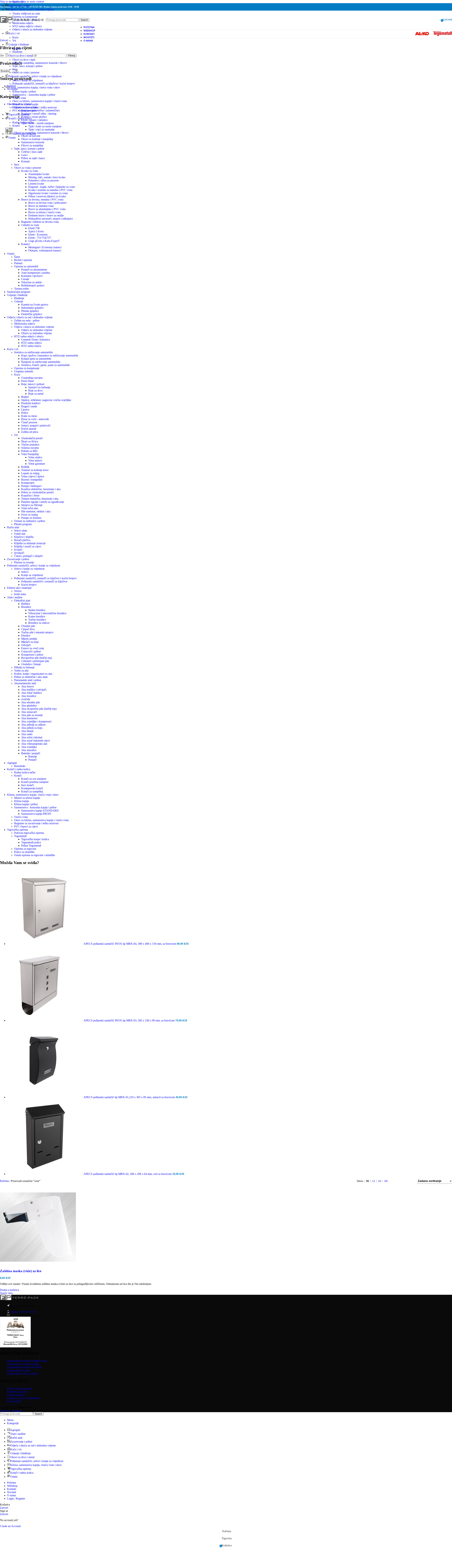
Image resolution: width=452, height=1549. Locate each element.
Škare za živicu (29, 441)
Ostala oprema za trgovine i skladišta (34, 855)
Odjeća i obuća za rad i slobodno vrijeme (30, 317)
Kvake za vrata (29, 170)
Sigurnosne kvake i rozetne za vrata (48, 193)
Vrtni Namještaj (30, 454)
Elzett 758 (34, 228)
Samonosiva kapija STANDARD (40, 810)
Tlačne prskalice (30, 444)
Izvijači (18, 549)
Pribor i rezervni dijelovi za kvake (47, 196)
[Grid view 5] (409, 1181)
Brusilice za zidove (38, 622)
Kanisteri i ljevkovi (31, 275)
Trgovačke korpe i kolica (35, 839)
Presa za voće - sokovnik (35, 419)
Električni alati (22, 600)
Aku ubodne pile (30, 702)
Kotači (16, 125)
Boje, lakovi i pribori (32, 384)
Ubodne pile (28, 625)
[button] (9, 1289)
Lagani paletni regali (18, 1370)
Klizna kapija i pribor (24, 91)
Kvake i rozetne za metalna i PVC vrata (50, 189)
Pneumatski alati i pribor (27, 680)
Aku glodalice (29, 705)
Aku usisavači (29, 711)
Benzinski (19, 766)
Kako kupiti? (14, 1401)
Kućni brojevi (29, 584)
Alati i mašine (14, 597)
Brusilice (26, 606)
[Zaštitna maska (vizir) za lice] (38, 1264)
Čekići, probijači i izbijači (28, 555)
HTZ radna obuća (31, 345)
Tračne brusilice (37, 619)
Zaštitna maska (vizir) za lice (20, 1271)
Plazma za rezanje (24, 562)
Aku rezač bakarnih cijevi (35, 740)
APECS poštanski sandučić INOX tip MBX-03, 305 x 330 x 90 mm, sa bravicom (129, 1020)
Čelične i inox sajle (31, 151)
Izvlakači (19, 552)
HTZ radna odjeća (31, 342)
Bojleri (25, 396)
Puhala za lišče (29, 450)
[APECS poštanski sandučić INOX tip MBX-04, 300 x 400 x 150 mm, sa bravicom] (45, 943)
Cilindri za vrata (30, 224)
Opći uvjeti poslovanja (19, 1388)
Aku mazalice (29, 750)
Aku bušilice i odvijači (33, 689)
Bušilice (25, 603)
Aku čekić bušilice (31, 692)
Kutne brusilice (36, 616)
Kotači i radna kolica (18, 769)
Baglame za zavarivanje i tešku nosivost (34, 107)
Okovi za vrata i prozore (25, 72)
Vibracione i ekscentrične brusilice (47, 613)
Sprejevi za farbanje (39, 387)
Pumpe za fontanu (31, 517)
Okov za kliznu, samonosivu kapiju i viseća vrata (39, 101)
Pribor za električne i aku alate (31, 676)
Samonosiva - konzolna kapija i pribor (35, 807)
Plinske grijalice (30, 310)
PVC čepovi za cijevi (24, 110)
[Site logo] (22, 26)
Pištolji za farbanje (24, 667)
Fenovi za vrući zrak (32, 648)
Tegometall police (31, 842)
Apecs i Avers (36, 231)
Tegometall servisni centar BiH (24, 1366)
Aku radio (26, 734)
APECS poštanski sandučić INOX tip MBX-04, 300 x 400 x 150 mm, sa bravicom (130, 943)
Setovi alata (20, 530)
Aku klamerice (29, 718)
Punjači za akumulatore (34, 269)
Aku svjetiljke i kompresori (36, 721)
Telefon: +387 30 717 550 (23, 1312)
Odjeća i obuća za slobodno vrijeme (32, 29)
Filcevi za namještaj (32, 145)
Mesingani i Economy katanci (44, 247)
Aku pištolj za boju (31, 727)
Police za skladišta (24, 851)
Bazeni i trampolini (31, 479)
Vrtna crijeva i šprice (32, 476)
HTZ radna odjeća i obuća (28, 336)
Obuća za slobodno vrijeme (36, 333)
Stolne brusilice (36, 610)
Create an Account (10, 1526)
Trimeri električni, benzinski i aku (39, 498)
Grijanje (16, 48)
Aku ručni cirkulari (31, 737)
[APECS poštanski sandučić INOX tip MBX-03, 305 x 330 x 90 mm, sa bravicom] (45, 1020)
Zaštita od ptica (29, 431)
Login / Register (16, 1498)
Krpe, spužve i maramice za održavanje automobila (49, 355)
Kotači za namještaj (32, 791)
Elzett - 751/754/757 (39, 237)
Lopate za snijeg (30, 473)
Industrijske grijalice (32, 307)
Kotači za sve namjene (33, 778)
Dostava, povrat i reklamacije (23, 1397)
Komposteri (27, 482)
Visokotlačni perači (32, 438)
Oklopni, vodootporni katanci (44, 250)
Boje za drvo (35, 390)
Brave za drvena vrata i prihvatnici (47, 202)
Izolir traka (20, 594)
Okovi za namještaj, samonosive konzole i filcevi (39, 62)
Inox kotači (27, 785)
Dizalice (25, 635)
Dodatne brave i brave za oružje (46, 215)
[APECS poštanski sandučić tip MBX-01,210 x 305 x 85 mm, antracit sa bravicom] (45, 1097)
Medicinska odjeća (24, 323)
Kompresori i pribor (32, 654)
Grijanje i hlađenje (17, 295)
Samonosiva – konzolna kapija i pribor (33, 94)
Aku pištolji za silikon (33, 724)
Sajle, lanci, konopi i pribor (27, 66)
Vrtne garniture (36, 463)
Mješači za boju (30, 641)
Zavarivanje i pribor (18, 559)
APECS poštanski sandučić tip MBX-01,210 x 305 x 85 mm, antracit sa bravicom (130, 1097)
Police (24, 412)
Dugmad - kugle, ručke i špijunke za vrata (51, 186)
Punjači (32, 759)
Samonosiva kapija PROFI (36, 813)
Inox (14, 69)
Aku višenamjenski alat (34, 743)
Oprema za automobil (26, 266)
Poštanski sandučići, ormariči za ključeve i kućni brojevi (43, 83)
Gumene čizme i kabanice (35, 339)
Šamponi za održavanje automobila (40, 361)
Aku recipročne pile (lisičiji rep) (38, 708)
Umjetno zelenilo (23, 371)
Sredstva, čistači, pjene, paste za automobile (45, 365)
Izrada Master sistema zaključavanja (27, 1360)
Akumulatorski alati (25, 683)
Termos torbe (21, 288)
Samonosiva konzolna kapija (23, 1363)
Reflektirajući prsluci (32, 285)
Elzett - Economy (38, 234)
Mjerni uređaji (29, 638)
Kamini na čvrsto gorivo (34, 304)
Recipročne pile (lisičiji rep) (36, 657)
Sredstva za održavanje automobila (33, 352)
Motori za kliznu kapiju (25, 104)
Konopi (25, 161)
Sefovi (24, 571)
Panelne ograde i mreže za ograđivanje (42, 501)
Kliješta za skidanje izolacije (30, 543)
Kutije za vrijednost (32, 575)
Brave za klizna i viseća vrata (44, 212)
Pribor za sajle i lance (33, 158)
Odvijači (26, 645)
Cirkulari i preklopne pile (35, 660)
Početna (5, 1180)
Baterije (32, 756)
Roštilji (25, 466)
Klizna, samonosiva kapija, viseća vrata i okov (33, 794)
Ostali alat (17, 1)
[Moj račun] (437, 20)
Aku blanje (27, 731)
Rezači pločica (22, 540)
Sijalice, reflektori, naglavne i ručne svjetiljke (46, 400)
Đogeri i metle (29, 406)
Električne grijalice (31, 314)
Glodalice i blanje (31, 664)
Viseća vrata (19, 97)
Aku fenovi (27, 686)
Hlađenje (17, 51)
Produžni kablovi (30, 403)
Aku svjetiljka (29, 746)
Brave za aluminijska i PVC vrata (47, 209)
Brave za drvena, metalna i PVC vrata (42, 199)
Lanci (24, 154)
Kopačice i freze (30, 495)
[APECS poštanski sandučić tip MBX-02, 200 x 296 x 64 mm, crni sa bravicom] (45, 1173)
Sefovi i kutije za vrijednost (27, 80)
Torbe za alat (21, 670)
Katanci (25, 244)
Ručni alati (13, 527)
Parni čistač (27, 380)
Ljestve (25, 409)
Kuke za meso (29, 415)
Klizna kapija (21, 801)
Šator (17, 256)
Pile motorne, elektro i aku (35, 511)
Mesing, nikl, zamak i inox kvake (46, 177)
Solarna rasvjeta (30, 447)
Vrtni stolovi (35, 460)
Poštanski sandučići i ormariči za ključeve (44, 581)
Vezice (18, 590)
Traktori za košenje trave (35, 470)
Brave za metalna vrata (41, 205)
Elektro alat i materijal (19, 587)
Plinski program (23, 524)
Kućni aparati (28, 428)
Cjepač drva (28, 629)
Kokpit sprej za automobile (36, 358)
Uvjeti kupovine (16, 1394)
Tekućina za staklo (31, 282)
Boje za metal (35, 393)
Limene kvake (36, 183)
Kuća (15, 37)
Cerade (25, 279)
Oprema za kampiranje (26, 368)
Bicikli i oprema (23, 259)
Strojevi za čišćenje (32, 505)
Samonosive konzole (32, 142)
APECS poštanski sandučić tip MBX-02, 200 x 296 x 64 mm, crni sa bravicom (128, 1173)
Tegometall (20, 836)
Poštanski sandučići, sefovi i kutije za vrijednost (33, 565)
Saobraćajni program (18, 291)
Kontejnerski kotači (32, 788)
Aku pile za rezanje (32, 715)
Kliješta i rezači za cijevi (27, 546)
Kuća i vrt (12, 349)
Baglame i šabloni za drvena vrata (40, 221)
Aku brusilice (28, 696)
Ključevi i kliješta (24, 536)
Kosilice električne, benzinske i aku (41, 489)
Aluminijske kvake (38, 174)
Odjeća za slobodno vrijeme (36, 330)
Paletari (18, 263)
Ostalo (10, 253)
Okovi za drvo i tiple (23, 59)
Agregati (12, 762)
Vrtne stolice (35, 457)
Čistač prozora (29, 422)
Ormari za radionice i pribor (29, 520)
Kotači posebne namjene (35, 781)
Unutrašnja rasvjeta (32, 377)
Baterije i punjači (30, 753)
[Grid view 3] (403, 1181)
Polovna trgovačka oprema (29, 832)
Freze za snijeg (29, 514)
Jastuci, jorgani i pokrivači (35, 425)
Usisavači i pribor (31, 651)
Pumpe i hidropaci (31, 485)
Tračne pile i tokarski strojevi (37, 632)
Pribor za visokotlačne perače (37, 492)
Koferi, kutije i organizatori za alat (33, 673)
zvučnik (25, 699)
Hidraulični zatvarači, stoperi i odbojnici (50, 218)
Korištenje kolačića (17, 1391)
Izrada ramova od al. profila (22, 1373)
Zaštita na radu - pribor (27, 320)
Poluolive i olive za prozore (43, 180)
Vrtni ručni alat (29, 508)
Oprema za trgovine (25, 848)
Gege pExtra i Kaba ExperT (44, 240)
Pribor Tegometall (31, 845)
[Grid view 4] (396, 1181)
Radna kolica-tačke (23, 122)
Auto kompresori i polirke (35, 272)
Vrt (14, 40)
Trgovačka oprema (17, 829)
